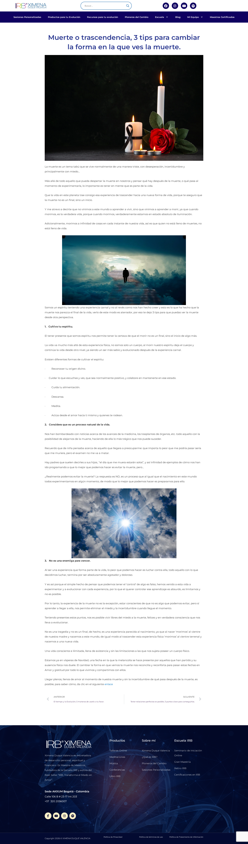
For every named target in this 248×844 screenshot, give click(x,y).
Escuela (159, 17)
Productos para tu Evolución (64, 17)
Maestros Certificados (222, 17)
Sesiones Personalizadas (27, 17)
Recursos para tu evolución (102, 17)
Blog (178, 17)
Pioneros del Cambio (136, 17)
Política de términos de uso (151, 837)
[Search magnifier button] (127, 5)
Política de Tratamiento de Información (186, 837)
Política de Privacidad (113, 837)
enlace (109, 684)
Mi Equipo (193, 17)
